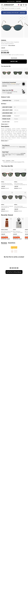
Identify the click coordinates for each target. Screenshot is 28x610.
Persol (13, 160)
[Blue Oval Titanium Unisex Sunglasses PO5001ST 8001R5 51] (24, 17)
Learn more (4, 85)
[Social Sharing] (21, 17)
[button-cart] (26, 5)
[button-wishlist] (23, 5)
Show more (4, 140)
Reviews (4, 243)
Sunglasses (8, 160)
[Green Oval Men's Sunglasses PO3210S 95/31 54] (12, 193)
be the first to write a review (14, 272)
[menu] (2, 5)
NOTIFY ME (14, 61)
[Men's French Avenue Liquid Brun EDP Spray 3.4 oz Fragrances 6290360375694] (11, 219)
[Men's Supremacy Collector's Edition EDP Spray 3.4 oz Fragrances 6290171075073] (23, 219)
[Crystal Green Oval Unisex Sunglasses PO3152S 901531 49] (12, 170)
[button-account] (21, 5)
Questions (11, 243)
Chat (9, 154)
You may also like (6, 66)
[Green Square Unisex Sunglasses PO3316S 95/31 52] (25, 193)
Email (6, 154)
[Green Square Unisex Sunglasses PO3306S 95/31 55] (25, 170)
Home (3, 160)
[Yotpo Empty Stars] (4, 45)
